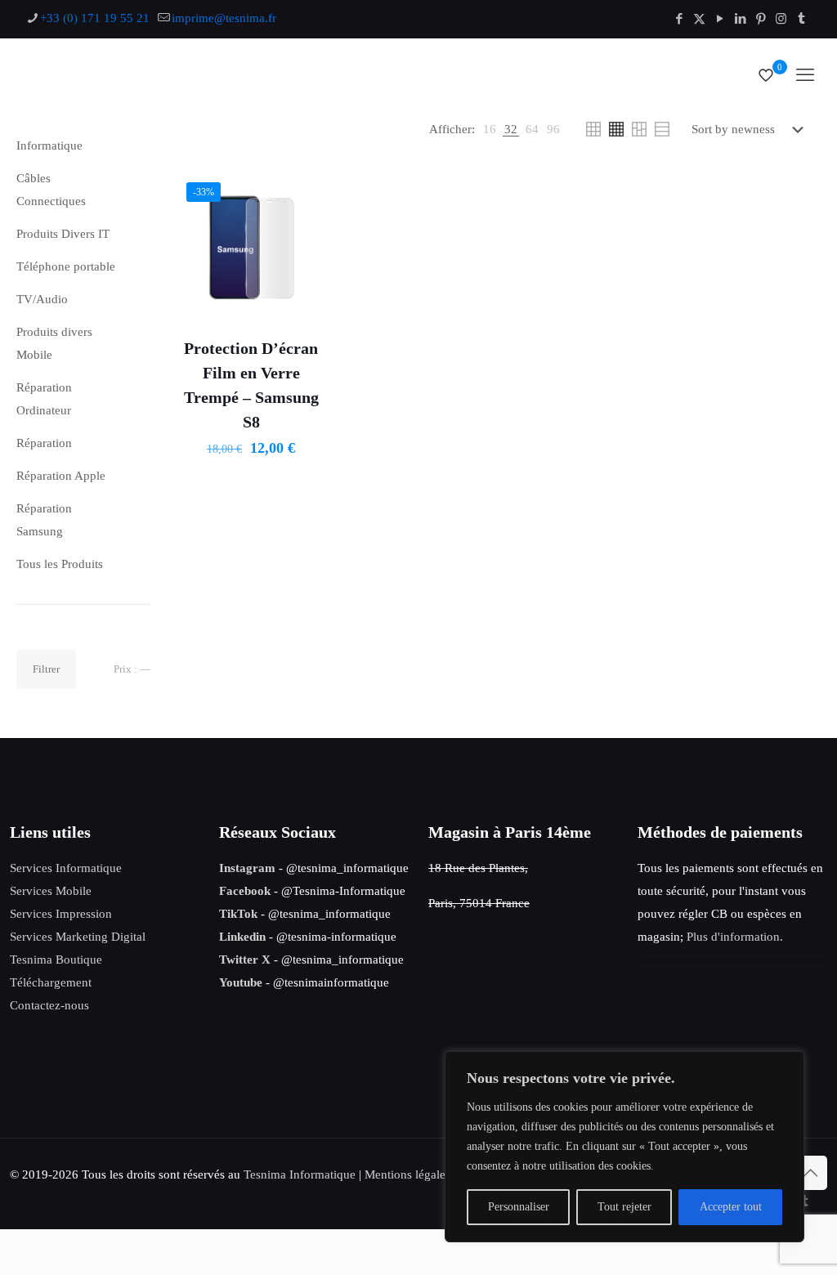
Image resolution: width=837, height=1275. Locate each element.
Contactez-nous (49, 1005)
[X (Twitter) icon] (699, 18)
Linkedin (242, 936)
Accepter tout (731, 1207)
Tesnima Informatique (300, 1174)
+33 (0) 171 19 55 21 (95, 18)
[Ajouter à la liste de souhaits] (305, 228)
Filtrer (46, 669)
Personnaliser (518, 1207)
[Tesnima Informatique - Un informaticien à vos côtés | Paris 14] (214, 75)
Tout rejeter (624, 1207)
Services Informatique (66, 868)
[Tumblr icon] (801, 18)
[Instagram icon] (781, 18)
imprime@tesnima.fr (224, 18)
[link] (489, 129)
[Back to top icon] (810, 1173)
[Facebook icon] (679, 18)
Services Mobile (51, 890)
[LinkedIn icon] (740, 18)
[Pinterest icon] (760, 18)
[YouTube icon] (720, 18)
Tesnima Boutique (56, 959)
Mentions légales (407, 1174)
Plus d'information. (735, 936)
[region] (624, 1146)
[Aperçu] (305, 263)
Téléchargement (51, 982)
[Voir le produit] (305, 193)
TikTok (238, 913)
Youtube (240, 982)
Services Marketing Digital (77, 936)
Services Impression (61, 913)
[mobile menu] (805, 75)
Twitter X (245, 959)
